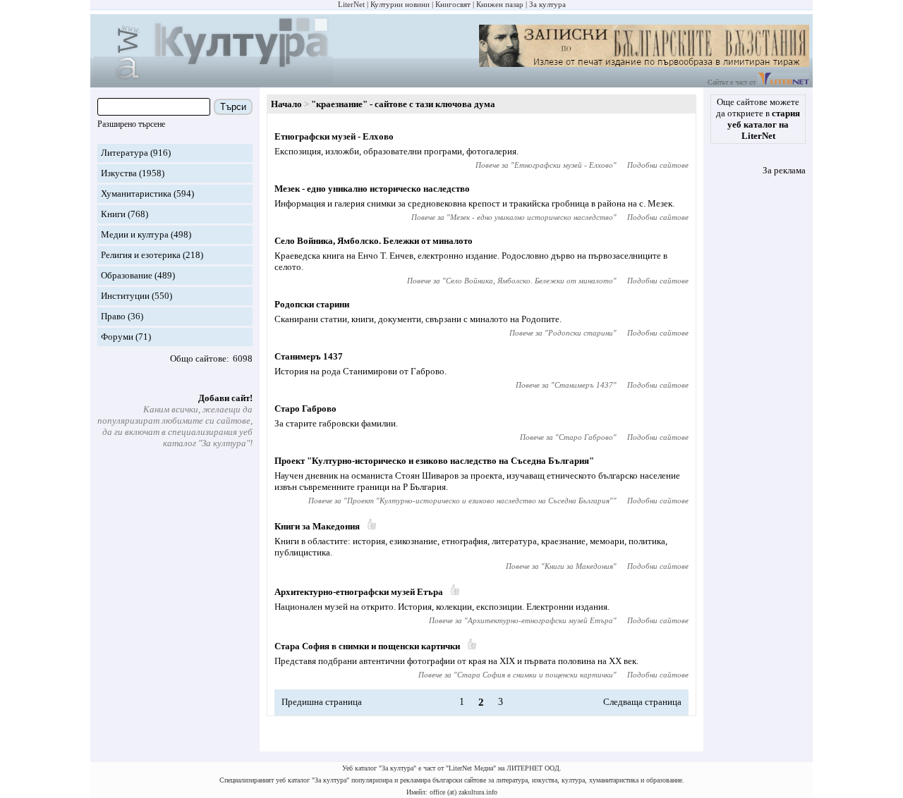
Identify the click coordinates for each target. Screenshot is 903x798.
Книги (113, 214)
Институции (125, 295)
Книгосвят (453, 4)
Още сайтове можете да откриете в (758, 119)
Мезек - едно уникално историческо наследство (372, 188)
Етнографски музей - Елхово (334, 136)
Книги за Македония (317, 526)
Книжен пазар (499, 4)
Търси (233, 107)
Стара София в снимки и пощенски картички (367, 646)
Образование (126, 275)
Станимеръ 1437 (308, 356)
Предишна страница (321, 701)
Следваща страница (642, 701)
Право (113, 316)
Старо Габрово (305, 408)
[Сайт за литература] (783, 82)
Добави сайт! (225, 398)
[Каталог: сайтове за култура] (213, 81)
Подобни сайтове (658, 165)
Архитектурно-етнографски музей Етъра (358, 592)
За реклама (784, 170)
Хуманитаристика (136, 193)
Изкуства (119, 173)
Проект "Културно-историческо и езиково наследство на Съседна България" (434, 460)
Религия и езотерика (141, 255)
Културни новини (400, 4)
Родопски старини (311, 304)
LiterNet (351, 4)
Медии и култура (135, 234)
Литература (124, 152)
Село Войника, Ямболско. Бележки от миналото (373, 240)
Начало (286, 104)
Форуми (117, 336)
